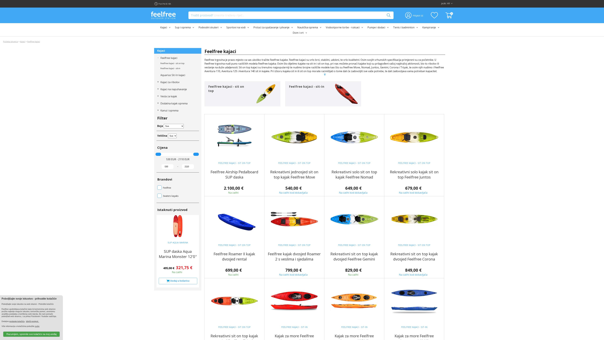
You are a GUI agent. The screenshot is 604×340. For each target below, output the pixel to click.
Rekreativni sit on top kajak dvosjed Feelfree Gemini (354, 256)
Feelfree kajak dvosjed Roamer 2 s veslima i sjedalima (294, 256)
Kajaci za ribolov (169, 82)
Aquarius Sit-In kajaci (172, 75)
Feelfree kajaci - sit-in (170, 68)
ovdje (37, 326)
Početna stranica (10, 41)
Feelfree (167, 187)
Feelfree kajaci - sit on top (172, 63)
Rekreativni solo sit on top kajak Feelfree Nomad (354, 174)
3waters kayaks (171, 195)
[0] (449, 17)
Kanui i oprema (169, 110)
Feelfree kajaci (33, 41)
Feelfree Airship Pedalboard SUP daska (234, 174)
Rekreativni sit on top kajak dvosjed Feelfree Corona (414, 256)
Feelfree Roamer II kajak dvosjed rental (234, 256)
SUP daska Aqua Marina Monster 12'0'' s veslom (178, 256)
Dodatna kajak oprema (173, 103)
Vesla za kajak (168, 96)
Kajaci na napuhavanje (173, 89)
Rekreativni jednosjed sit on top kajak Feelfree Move (294, 174)
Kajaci (22, 41)
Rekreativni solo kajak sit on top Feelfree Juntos (414, 174)
